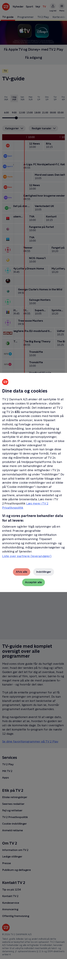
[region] (33, 479)
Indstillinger (43, 571)
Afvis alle (21, 571)
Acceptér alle (33, 582)
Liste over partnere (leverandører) (26, 556)
